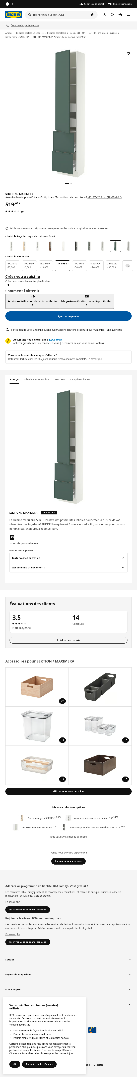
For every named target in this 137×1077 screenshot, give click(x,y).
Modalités (98, 1064)
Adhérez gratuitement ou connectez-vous (36, 343)
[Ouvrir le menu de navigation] (128, 14)
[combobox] (57, 15)
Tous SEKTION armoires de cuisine (68, 836)
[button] (28, 540)
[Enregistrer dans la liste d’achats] (128, 53)
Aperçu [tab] (14, 379)
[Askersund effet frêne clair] (24, 246)
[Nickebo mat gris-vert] (89, 246)
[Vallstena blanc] (11, 246)
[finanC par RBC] (92, 1030)
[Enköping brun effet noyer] (50, 246)
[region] (68, 113)
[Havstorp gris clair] (128, 246)
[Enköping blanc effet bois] (37, 246)
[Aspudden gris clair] (102, 246)
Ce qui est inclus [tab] (80, 379)
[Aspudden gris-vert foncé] (115, 246)
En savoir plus (114, 329)
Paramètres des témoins (39, 1064)
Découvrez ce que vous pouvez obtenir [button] (83, 343)
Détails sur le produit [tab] (36, 379)
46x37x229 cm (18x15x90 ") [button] (105, 197)
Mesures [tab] (60, 379)
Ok (14, 1064)
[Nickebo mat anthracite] (76, 246)
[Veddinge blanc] (63, 246)
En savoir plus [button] (95, 359)
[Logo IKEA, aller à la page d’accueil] (13, 14)
